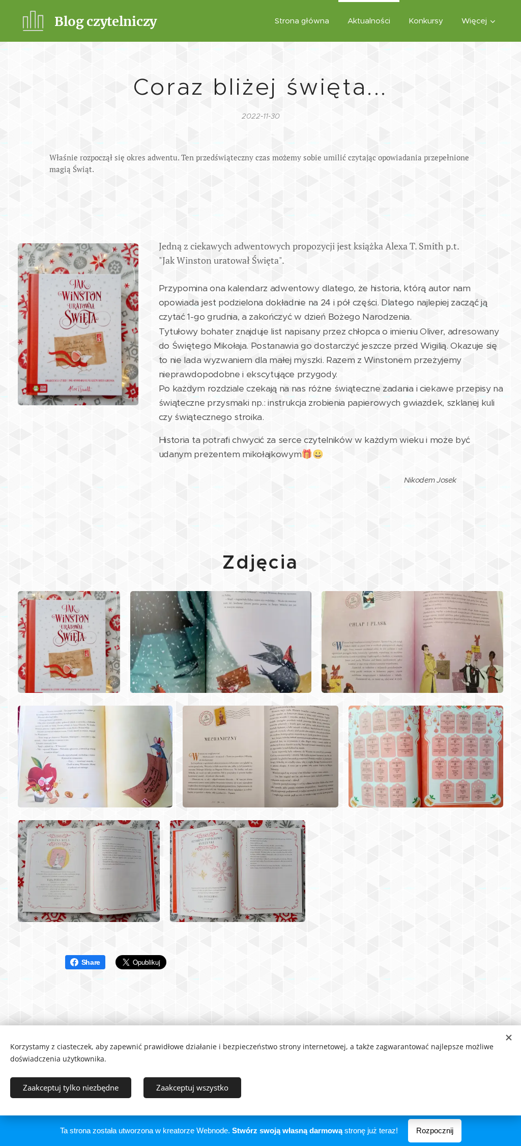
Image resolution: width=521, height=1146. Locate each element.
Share (90, 962)
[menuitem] (302, 21)
